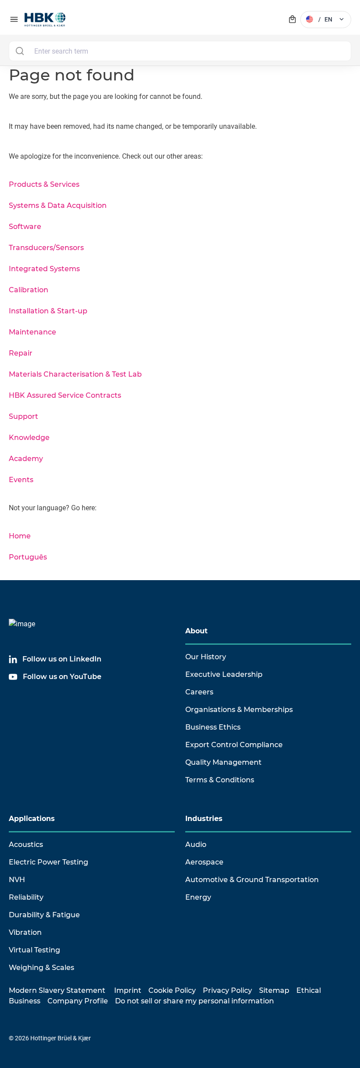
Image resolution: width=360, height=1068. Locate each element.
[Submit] (19, 51)
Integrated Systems (44, 269)
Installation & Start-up (48, 311)
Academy (26, 458)
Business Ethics (213, 727)
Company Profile (77, 1001)
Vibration (25, 932)
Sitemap (274, 990)
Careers (199, 692)
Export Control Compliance (234, 745)
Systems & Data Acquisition (58, 205)
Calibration (28, 290)
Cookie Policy (172, 990)
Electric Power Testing (48, 862)
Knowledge (29, 437)
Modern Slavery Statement (57, 990)
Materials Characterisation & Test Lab (75, 374)
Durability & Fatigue (44, 915)
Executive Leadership (224, 674)
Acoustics (26, 844)
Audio (195, 844)
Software (25, 226)
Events (21, 480)
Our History (205, 657)
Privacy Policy (227, 990)
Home (20, 536)
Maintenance (32, 332)
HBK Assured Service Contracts (65, 395)
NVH (17, 879)
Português (28, 557)
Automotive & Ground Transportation (252, 879)
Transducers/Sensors (46, 247)
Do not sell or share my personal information (194, 1001)
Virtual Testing (34, 950)
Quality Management (223, 762)
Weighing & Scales (41, 967)
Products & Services (44, 184)
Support (23, 416)
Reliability (26, 897)
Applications (32, 818)
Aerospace (204, 862)
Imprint (127, 990)
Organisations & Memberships (239, 709)
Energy (198, 897)
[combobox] (180, 51)
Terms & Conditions (219, 780)
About (196, 631)
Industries (204, 818)
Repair (20, 353)
